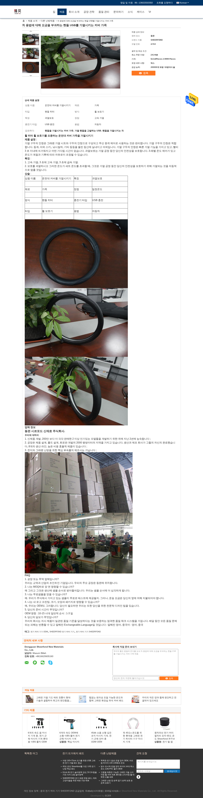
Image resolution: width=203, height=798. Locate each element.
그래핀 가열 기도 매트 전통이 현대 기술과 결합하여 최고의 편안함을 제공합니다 (53, 700)
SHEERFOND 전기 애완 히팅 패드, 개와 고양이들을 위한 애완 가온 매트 (80, 779)
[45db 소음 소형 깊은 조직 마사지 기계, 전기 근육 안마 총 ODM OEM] (101, 723)
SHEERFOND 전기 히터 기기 (61, 632)
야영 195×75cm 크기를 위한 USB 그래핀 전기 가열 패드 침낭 (79, 761)
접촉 (145, 73)
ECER (108, 795)
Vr (150, 11)
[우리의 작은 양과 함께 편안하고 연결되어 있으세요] (135, 698)
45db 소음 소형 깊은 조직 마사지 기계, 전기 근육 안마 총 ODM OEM (101, 737)
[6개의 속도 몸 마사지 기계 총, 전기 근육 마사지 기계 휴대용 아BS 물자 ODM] (38, 723)
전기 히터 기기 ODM (39, 632)
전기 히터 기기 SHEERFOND (88, 632)
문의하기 (118, 11)
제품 (62, 11)
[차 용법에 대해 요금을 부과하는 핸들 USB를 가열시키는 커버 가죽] (30, 39)
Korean (183, 2)
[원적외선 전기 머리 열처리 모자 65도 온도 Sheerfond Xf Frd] (165, 723)
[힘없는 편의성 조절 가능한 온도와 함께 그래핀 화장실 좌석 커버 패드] (82, 698)
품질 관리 (103, 11)
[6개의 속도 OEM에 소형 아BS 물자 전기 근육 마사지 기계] (70, 723)
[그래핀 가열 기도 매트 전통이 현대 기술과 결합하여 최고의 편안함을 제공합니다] (29, 698)
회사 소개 (74, 11)
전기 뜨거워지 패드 (73, 753)
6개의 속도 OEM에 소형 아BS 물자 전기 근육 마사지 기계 (69, 735)
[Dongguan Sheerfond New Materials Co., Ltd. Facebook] (138, 777)
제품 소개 (32, 21)
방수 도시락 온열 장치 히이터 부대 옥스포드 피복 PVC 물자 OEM (117, 767)
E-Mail (89, 791)
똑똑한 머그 (31, 753)
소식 (130, 11)
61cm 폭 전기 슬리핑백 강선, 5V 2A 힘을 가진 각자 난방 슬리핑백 (80, 773)
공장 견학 (89, 11)
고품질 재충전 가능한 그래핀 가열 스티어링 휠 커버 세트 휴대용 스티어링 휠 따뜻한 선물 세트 (117, 774)
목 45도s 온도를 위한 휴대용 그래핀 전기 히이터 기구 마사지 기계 (133, 737)
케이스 (140, 11)
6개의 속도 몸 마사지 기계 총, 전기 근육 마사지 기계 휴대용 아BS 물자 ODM (38, 737)
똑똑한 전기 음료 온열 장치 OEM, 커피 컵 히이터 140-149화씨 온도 (117, 761)
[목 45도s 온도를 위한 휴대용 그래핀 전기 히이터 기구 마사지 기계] (133, 723)
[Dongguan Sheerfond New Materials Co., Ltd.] (32, 12)
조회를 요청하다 (165, 2)
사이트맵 (98, 791)
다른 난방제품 (48, 21)
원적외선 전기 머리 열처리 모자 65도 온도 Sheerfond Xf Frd (164, 735)
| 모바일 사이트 (111, 791)
